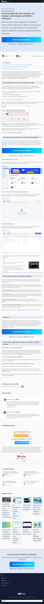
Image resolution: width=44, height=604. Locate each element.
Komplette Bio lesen (11, 407)
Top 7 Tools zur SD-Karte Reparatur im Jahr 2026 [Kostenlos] (32, 482)
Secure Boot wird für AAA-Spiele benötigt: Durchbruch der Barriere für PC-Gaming (6, 510)
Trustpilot (3, 589)
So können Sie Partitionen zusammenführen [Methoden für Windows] (6, 534)
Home (3, 8)
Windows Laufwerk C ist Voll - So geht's (27, 532)
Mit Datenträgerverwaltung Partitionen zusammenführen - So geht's (10, 482)
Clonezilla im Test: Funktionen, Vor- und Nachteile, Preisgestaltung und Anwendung (11, 473)
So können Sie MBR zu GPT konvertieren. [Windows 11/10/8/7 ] (37, 509)
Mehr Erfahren (20, 459)
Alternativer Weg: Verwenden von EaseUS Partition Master (15, 66)
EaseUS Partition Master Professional (9, 140)
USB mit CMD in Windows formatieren (26, 507)
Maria (20, 56)
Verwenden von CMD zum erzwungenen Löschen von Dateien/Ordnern (18, 64)
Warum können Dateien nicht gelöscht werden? (13, 68)
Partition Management (9, 8)
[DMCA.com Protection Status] (24, 593)
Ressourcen (3, 577)
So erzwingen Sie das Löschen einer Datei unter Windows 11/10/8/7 (13, 262)
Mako (6, 56)
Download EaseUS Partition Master (22, 443)
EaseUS (3, 76)
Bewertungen (28, 439)
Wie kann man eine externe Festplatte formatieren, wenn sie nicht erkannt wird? (32, 473)
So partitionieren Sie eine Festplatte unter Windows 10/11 (16, 511)
